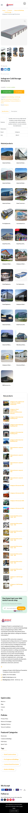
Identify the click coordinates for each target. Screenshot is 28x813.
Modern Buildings (9, 769)
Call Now (19, 91)
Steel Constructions (10, 754)
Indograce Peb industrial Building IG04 (16, 425)
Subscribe (21, 608)
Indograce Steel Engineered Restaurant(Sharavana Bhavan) (16, 411)
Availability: (3, 87)
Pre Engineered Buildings (11, 759)
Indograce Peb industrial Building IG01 (16, 433)
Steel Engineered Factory (8, 304)
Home (3, 10)
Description (14, 111)
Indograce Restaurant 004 (17, 508)
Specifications (5, 111)
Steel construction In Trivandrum (10, 99)
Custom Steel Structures (11, 764)
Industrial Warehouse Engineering (10, 344)
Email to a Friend (5, 74)
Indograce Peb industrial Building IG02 (16, 440)
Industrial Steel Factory (8, 324)
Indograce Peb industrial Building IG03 (16, 417)
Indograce (6, 105)
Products (10, 10)
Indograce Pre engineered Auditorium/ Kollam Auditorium (17, 403)
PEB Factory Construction (8, 385)
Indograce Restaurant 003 (17, 500)
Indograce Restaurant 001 (17, 485)
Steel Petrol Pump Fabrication (9, 243)
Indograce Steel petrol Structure (10, 264)
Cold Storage (8, 12)
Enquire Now (8, 91)
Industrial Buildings (19, 10)
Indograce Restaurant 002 (17, 493)
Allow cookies (14, 810)
